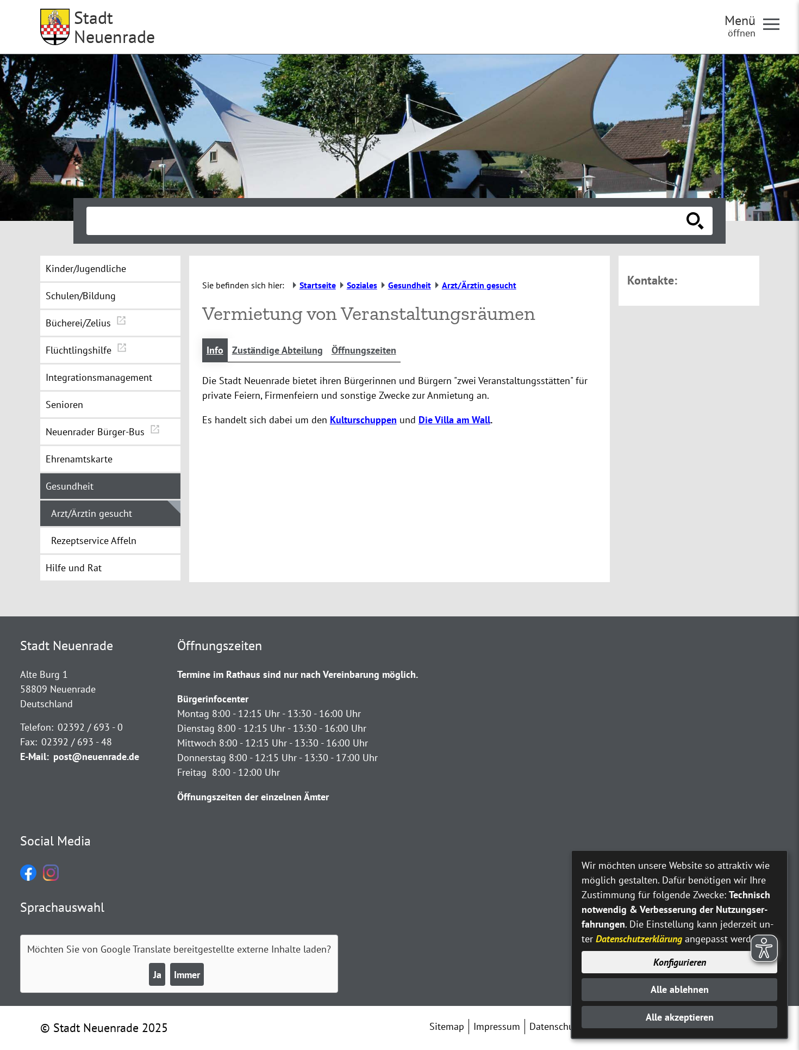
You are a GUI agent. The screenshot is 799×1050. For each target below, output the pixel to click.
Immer (187, 974)
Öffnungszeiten (364, 350)
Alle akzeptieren (680, 1017)
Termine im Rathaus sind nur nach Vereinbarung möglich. (297, 674)
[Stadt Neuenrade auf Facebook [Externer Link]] (28, 877)
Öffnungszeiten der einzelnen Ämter (253, 796)
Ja (157, 974)
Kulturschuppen (363, 419)
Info (215, 350)
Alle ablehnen (680, 989)
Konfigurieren (679, 962)
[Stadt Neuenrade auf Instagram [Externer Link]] (51, 877)
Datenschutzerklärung (639, 938)
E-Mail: (34, 756)
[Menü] (775, 23)
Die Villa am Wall (454, 419)
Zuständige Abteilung (277, 350)
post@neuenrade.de (96, 756)
